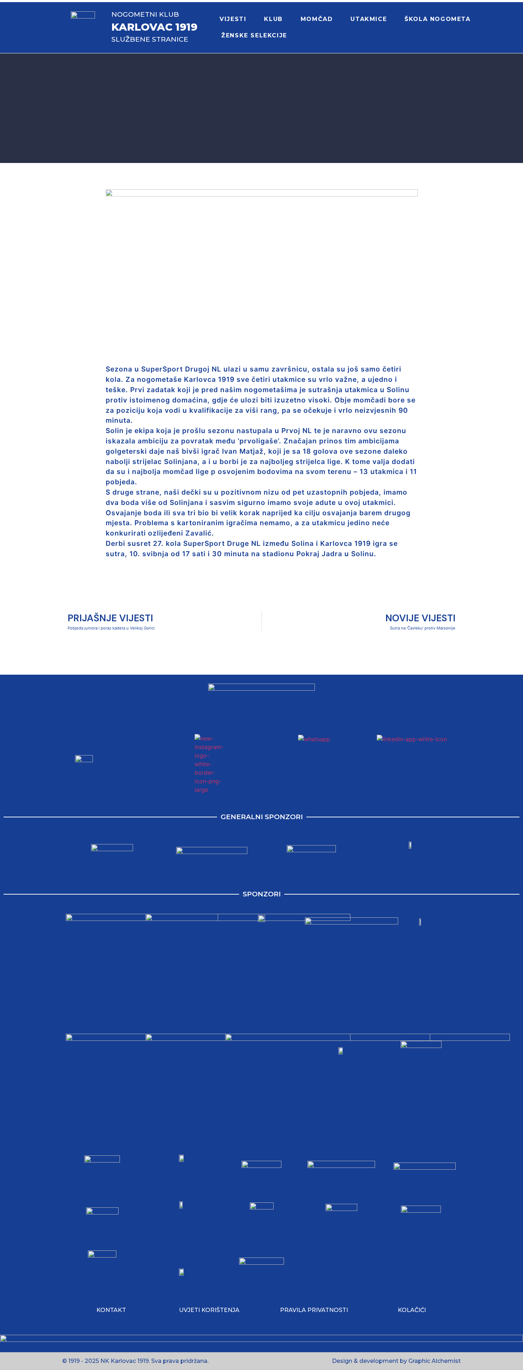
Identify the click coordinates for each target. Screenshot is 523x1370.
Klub (273, 19)
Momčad (317, 19)
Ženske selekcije (254, 35)
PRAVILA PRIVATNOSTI (314, 1310)
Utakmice (368, 19)
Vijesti (233, 19)
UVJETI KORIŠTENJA (209, 1310)
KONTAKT (111, 1310)
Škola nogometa (437, 19)
